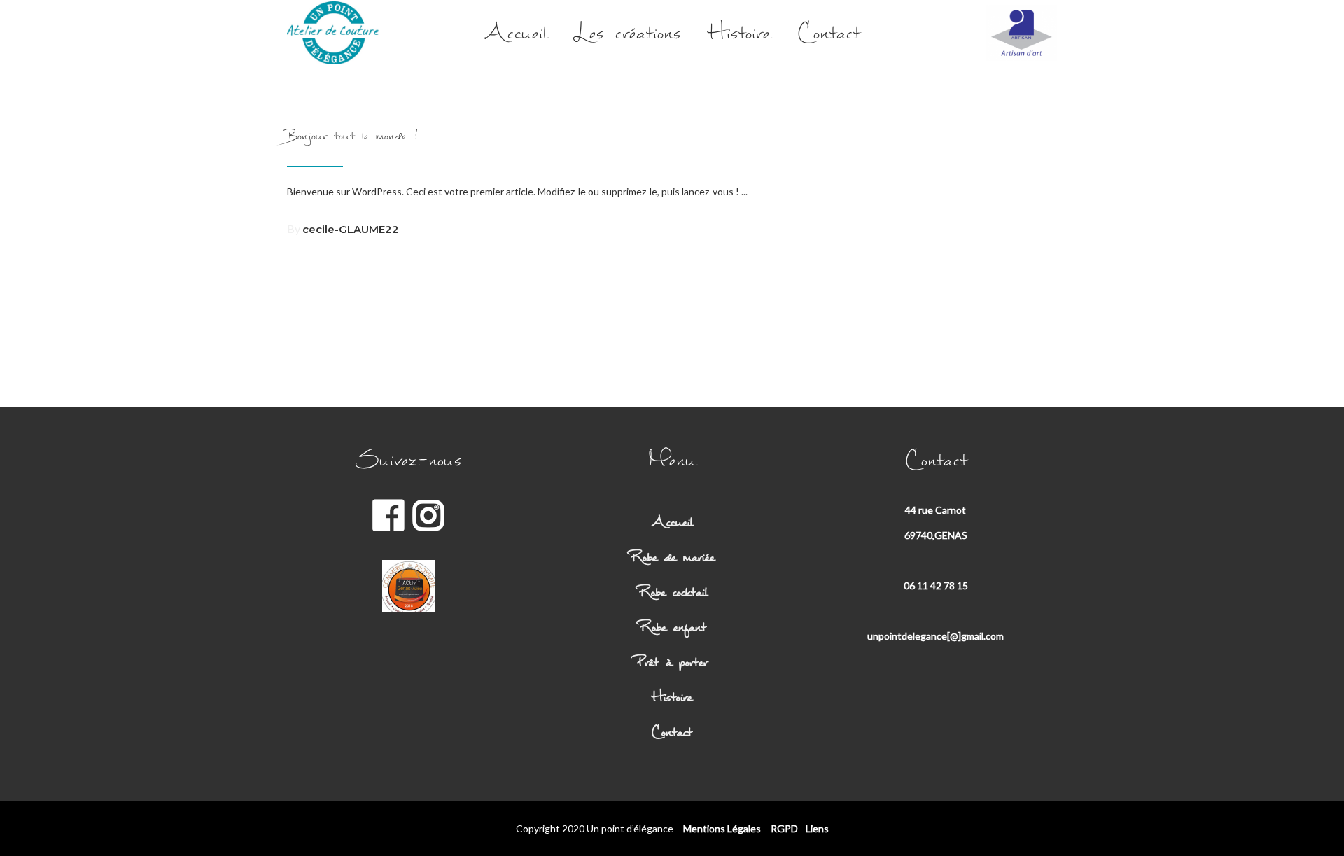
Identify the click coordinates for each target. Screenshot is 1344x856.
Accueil (672, 522)
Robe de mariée (672, 557)
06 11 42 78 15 (936, 585)
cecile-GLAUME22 (350, 229)
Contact (671, 732)
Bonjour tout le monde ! (352, 135)
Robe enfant (672, 627)
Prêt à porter (672, 662)
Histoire (672, 697)
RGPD (784, 828)
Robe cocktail (672, 592)
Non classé (429, 103)
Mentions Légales (722, 828)
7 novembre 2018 (338, 103)
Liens (817, 828)
